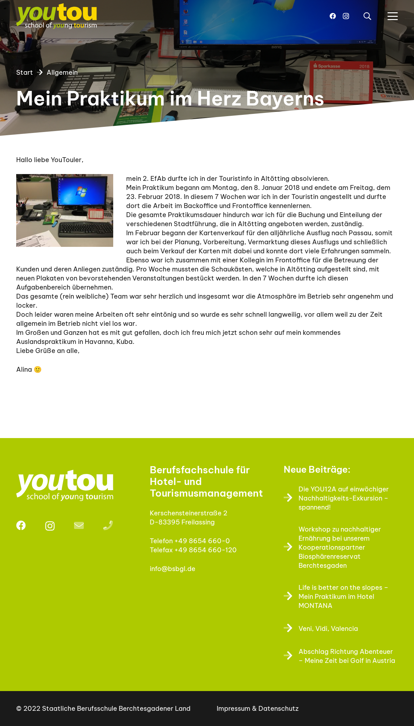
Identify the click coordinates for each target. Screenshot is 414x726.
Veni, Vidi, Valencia (328, 628)
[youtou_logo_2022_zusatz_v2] (56, 16)
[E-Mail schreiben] (79, 525)
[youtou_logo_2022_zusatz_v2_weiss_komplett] (73, 485)
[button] (367, 16)
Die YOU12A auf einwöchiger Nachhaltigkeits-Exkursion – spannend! (344, 498)
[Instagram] (345, 16)
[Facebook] (332, 16)
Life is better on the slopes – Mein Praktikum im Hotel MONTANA (343, 596)
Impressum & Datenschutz (258, 708)
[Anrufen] (108, 525)
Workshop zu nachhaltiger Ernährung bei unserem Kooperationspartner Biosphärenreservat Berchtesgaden (340, 547)
